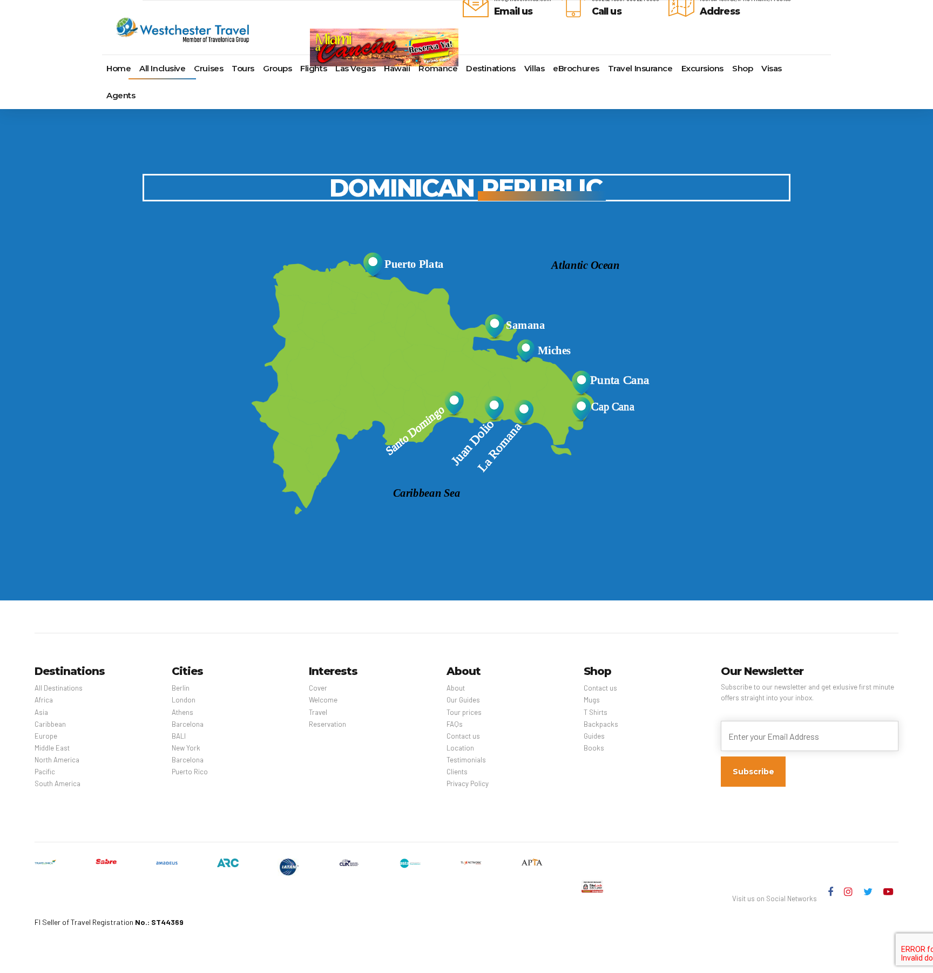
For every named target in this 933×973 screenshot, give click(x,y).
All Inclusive (162, 68)
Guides (594, 736)
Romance (437, 68)
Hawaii (397, 68)
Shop (742, 68)
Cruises (208, 68)
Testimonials (466, 759)
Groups (277, 68)
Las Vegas (355, 68)
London (183, 699)
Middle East (52, 748)
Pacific (45, 771)
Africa (44, 699)
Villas (534, 68)
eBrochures (576, 68)
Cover (318, 688)
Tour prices (464, 712)
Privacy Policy (468, 783)
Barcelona (188, 724)
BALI (179, 736)
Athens (182, 712)
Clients (457, 771)
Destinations (491, 68)
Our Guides (463, 699)
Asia (41, 712)
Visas (771, 68)
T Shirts (595, 712)
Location (460, 748)
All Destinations (59, 688)
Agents (120, 95)
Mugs (592, 699)
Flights (313, 68)
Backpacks (601, 724)
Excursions (702, 68)
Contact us (463, 736)
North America (57, 759)
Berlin (181, 688)
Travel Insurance (640, 68)
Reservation (327, 724)
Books (594, 748)
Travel (318, 712)
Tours (243, 68)
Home (118, 68)
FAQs (455, 724)
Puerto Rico (190, 771)
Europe (46, 736)
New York (186, 748)
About (456, 688)
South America (57, 783)
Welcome (323, 699)
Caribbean (50, 724)
